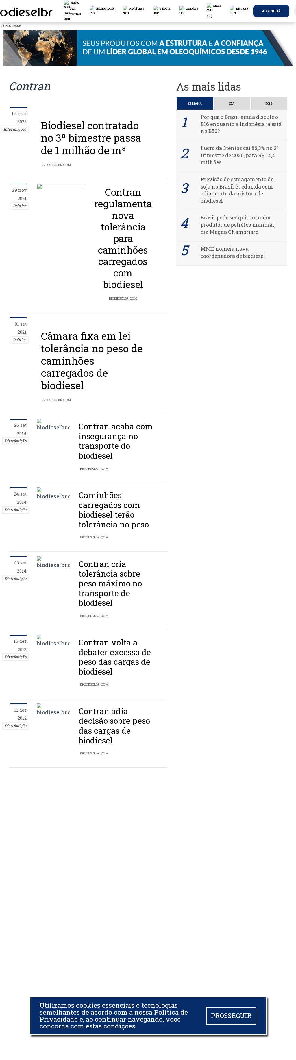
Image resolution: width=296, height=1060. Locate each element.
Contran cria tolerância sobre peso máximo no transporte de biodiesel (110, 583)
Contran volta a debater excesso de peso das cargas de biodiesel (115, 657)
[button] (134, 11)
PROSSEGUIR (231, 1015)
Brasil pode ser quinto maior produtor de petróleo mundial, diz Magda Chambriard (238, 224)
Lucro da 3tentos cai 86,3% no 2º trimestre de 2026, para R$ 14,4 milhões (240, 155)
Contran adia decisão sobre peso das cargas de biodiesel (114, 726)
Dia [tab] (231, 103)
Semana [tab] (195, 103)
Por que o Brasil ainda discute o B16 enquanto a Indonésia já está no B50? (241, 124)
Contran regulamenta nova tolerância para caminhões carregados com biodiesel (123, 238)
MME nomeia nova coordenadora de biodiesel (233, 252)
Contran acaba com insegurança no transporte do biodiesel (116, 441)
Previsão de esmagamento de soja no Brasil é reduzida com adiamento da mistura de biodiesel (237, 190)
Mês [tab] (268, 103)
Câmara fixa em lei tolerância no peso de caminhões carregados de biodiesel (92, 360)
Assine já (271, 11)
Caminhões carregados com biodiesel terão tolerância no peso (114, 510)
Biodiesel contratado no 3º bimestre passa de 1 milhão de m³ (91, 138)
